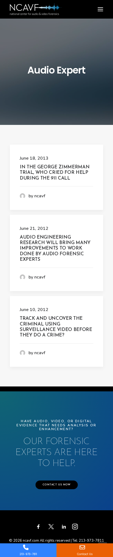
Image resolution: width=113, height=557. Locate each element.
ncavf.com (31, 540)
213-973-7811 (91, 540)
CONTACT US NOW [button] (56, 484)
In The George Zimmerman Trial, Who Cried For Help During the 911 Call (54, 173)
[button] (100, 9)
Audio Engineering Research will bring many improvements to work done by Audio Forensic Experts (55, 248)
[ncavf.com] (36, 5)
